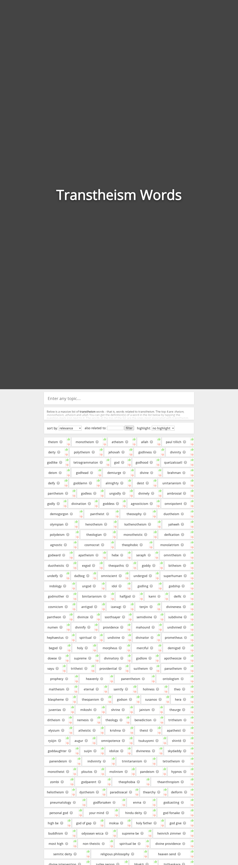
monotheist (56, 772)
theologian (94, 534)
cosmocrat (92, 545)
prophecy (56, 679)
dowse (52, 658)
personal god (58, 813)
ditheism (53, 720)
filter (129, 428)
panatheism (173, 668)
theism (53, 442)
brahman (174, 473)
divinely (143, 493)
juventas (55, 710)
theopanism (90, 699)
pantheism (55, 493)
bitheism (174, 565)
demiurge (114, 473)
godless (86, 493)
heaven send (167, 854)
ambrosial (174, 493)
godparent (88, 782)
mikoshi (86, 710)
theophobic (130, 545)
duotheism (171, 514)
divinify (80, 627)
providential (108, 668)
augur (79, 741)
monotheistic (133, 534)
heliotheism (55, 792)
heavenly (92, 679)
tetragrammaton (85, 462)
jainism (144, 710)
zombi (54, 782)
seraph (141, 555)
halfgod (125, 596)
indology (55, 586)
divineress (143, 751)
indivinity (94, 761)
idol (114, 586)
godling (142, 586)
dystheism (86, 792)
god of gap (83, 823)
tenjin (143, 607)
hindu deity (133, 813)
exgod (86, 565)
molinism (116, 772)
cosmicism (55, 607)
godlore (141, 658)
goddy (146, 565)
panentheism (130, 679)
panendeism (58, 761)
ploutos (86, 772)
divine (144, 473)
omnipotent (173, 504)
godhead (82, 473)
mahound (143, 627)
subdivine (175, 617)
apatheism (86, 555)
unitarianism (171, 483)
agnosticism (139, 504)
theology (111, 720)
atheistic (84, 730)
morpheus (110, 648)
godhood (142, 462)
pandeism (147, 772)
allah (144, 442)
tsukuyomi (146, 741)
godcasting (171, 802)
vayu (50, 668)
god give (176, 823)
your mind (96, 813)
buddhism (55, 833)
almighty (112, 483)
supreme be (130, 833)
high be (53, 823)
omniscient (109, 576)
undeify (52, 576)
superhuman (173, 576)
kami (152, 596)
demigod (174, 648)
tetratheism (171, 761)
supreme (80, 658)
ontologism (171, 679)
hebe (115, 555)
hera (178, 699)
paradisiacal (118, 792)
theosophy (134, 514)
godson (122, 699)
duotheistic (56, 565)
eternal (89, 689)
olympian (57, 524)
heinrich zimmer (169, 833)
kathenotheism (135, 524)
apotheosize (173, 658)
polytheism (82, 452)
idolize (114, 751)
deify (51, 483)
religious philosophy (115, 854)
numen (53, 627)
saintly (118, 689)
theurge (175, 710)
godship (174, 586)
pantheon (54, 617)
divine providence (168, 844)
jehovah (114, 452)
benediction (143, 720)
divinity (175, 452)
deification (171, 534)
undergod (140, 576)
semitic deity (62, 854)
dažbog (79, 576)
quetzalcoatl (173, 462)
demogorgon (59, 514)
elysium (54, 730)
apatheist (174, 730)
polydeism (57, 534)
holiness (149, 689)
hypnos (176, 772)
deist (140, 483)
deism (52, 473)
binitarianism (92, 596)
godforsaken (102, 802)
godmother (56, 596)
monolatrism (169, 545)
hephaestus (55, 637)
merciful (142, 648)
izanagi (116, 607)
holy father (144, 823)
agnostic (56, 545)
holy (80, 648)
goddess (108, 504)
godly (51, 504)
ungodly (115, 493)
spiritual (85, 637)
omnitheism (172, 555)
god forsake (171, 813)
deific (177, 596)
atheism (118, 442)
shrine (115, 710)
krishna (115, 730)
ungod (86, 586)
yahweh (173, 524)
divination (78, 504)
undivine (114, 637)
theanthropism (168, 782)
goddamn (80, 483)
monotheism (85, 442)
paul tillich (173, 442)
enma (137, 802)
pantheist (97, 514)
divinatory (111, 658)
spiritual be (128, 844)
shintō (176, 741)
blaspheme (56, 699)
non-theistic (91, 844)
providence (111, 627)
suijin (88, 751)
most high (56, 844)
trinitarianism (132, 761)
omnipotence (110, 741)
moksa (114, 823)
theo (177, 689)
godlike (52, 462)
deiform (176, 792)
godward (54, 555)
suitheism (141, 668)
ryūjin (52, 741)
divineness (173, 607)
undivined (174, 627)
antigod (87, 607)
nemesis (83, 720)
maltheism (56, 689)
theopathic (116, 565)
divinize (83, 617)
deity (52, 452)
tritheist (77, 668)
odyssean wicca (92, 833)
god (117, 462)
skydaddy (175, 751)
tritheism (175, 720)
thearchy (149, 792)
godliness (145, 452)
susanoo (151, 699)
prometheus (173, 637)
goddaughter (57, 751)
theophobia (126, 782)
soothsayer (112, 617)
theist (144, 730)
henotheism (94, 524)
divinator (142, 637)
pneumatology (60, 802)
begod (53, 648)
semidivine (144, 617)
